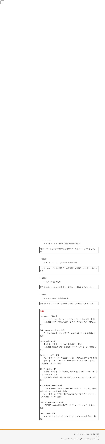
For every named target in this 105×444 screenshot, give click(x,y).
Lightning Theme (80, 439)
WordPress (71, 439)
